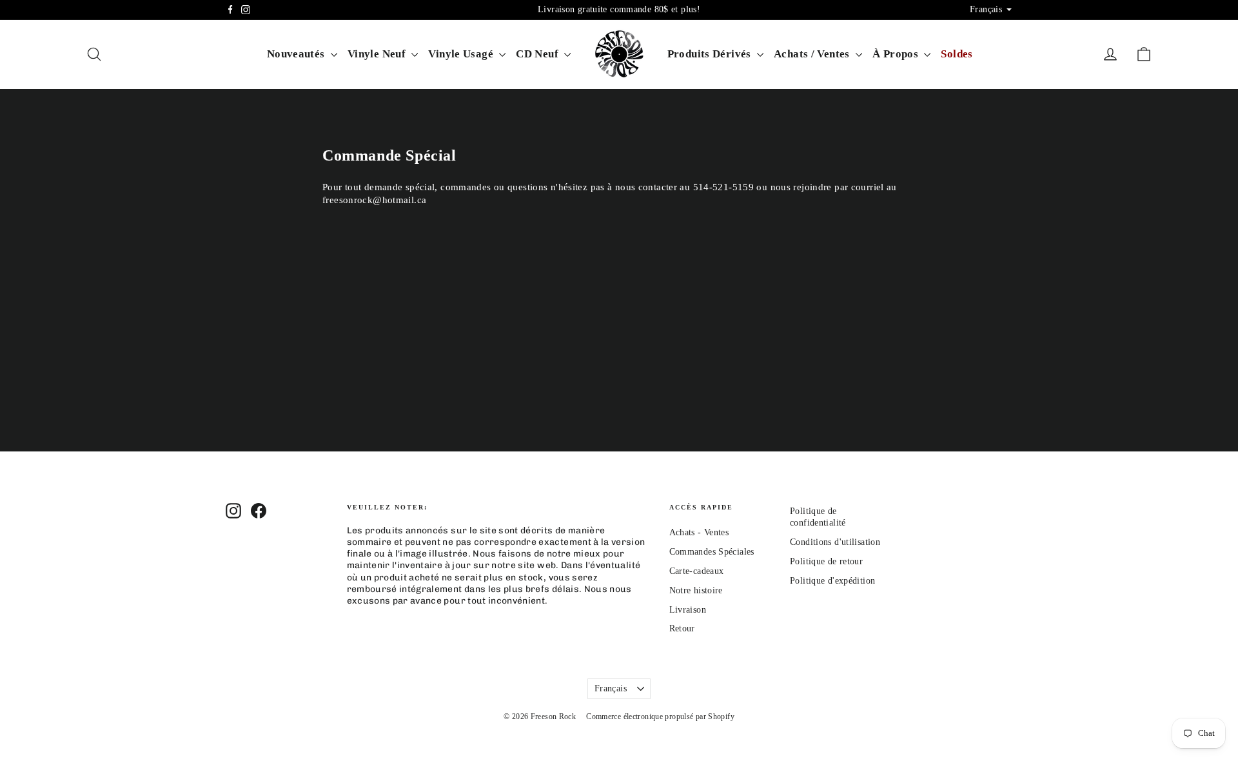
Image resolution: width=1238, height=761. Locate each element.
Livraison (687, 610)
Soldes (956, 54)
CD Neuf (538, 54)
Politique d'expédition (832, 581)
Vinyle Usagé (462, 54)
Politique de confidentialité (818, 517)
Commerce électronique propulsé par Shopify (660, 716)
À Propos (896, 54)
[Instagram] (245, 9)
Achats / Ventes (813, 54)
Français (610, 688)
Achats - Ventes (699, 532)
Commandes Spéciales (711, 552)
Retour (682, 628)
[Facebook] (230, 9)
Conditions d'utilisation (835, 542)
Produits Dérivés (710, 54)
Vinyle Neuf (378, 54)
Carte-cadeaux (696, 571)
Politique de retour (826, 561)
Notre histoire (696, 590)
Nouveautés (297, 54)
